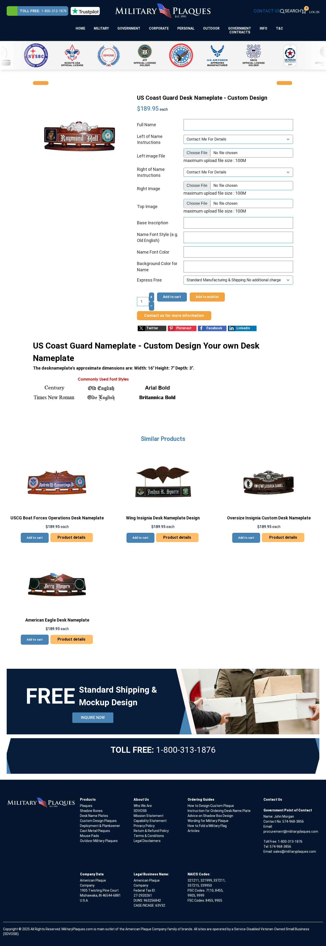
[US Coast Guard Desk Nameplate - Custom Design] (78, 136)
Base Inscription (152, 222)
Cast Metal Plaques (95, 831)
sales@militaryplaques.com (294, 851)
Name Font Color (153, 252)
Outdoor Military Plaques (99, 841)
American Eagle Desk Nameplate (57, 619)
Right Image (148, 188)
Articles (194, 831)
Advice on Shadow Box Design (210, 816)
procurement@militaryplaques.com (290, 831)
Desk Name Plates (94, 816)
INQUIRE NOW (93, 717)
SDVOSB (140, 811)
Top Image (147, 206)
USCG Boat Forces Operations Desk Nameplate (57, 517)
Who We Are (143, 806)
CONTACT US (267, 10)
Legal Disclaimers (147, 841)
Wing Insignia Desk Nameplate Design (163, 517)
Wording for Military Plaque (208, 821)
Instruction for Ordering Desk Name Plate (219, 811)
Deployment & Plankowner (100, 826)
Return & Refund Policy (151, 831)
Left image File (151, 155)
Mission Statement (148, 816)
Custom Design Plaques (98, 821)
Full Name (146, 124)
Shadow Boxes (91, 811)
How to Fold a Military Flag (207, 826)
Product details (71, 537)
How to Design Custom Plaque (211, 806)
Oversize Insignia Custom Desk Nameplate (269, 517)
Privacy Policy (144, 826)
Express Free (149, 279)
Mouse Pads (89, 836)
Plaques (86, 806)
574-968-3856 (293, 821)
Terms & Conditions (149, 836)
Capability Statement (150, 821)
